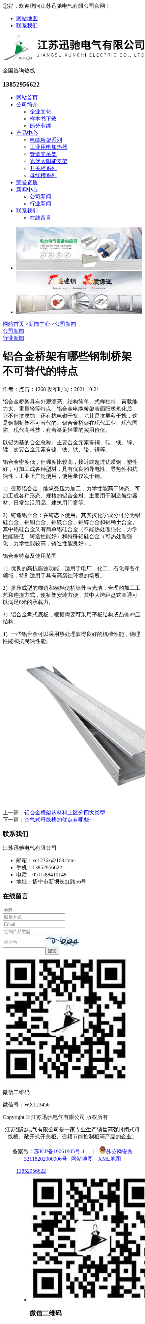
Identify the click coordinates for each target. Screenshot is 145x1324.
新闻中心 (27, 189)
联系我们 (27, 25)
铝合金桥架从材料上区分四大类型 (64, 812)
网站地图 (27, 18)
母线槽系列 (43, 175)
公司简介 (27, 104)
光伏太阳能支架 (48, 161)
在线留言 (40, 218)
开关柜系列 (43, 168)
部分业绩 (40, 126)
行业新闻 (40, 203)
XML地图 (109, 1159)
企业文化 (40, 112)
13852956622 (31, 1171)
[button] (62, 941)
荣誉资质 (27, 182)
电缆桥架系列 (46, 140)
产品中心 (27, 133)
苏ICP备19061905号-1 (59, 1152)
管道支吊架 (43, 154)
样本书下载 (43, 119)
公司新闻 (40, 196)
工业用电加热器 (48, 147)
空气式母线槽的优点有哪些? (57, 819)
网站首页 (27, 97)
